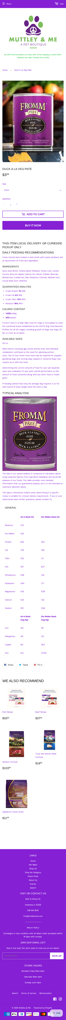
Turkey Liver (46, 270)
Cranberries (19, 277)
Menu (8, 3)
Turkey (22, 270)
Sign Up (57, 955)
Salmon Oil (30, 274)
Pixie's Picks (33, 876)
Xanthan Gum (54, 277)
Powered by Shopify (43, 1007)
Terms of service (28, 993)
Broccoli (13, 274)
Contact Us (47, 499)
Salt (27, 277)
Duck (4, 270)
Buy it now (33, 225)
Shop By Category (33, 872)
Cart (61, 3)
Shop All (33, 868)
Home (5, 70)
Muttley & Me (25, 1007)
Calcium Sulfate (43, 274)
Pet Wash (33, 864)
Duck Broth (13, 270)
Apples (21, 274)
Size (4, 184)
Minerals (54, 274)
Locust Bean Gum (10, 280)
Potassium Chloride (38, 277)
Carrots (5, 274)
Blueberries (7, 277)
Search (33, 887)
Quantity (6, 198)
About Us (33, 880)
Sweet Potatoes (32, 270)
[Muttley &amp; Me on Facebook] (55, 999)
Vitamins (23, 280)
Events (33, 884)
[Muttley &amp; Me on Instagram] (60, 999)
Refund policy (45, 993)
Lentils (56, 270)
